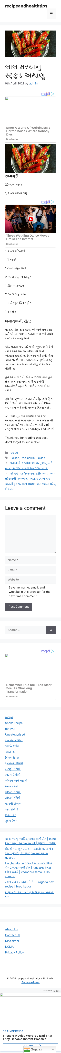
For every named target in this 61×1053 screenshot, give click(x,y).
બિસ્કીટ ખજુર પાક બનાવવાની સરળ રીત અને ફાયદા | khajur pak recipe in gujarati (29, 853)
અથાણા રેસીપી (14, 740)
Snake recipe (14, 723)
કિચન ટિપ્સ (12, 757)
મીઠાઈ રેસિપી (13, 792)
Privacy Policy (14, 952)
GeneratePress (31, 982)
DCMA (9, 946)
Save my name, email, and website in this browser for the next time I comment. (29, 592)
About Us (11, 929)
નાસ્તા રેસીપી (13, 775)
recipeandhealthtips (26, 5)
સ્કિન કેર (10, 815)
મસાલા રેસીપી (13, 786)
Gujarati (36, 1049)
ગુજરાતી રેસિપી (14, 763)
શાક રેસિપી (11, 809)
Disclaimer (12, 941)
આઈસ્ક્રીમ (12, 746)
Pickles (14, 458)
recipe (14, 452)
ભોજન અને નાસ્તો (16, 780)
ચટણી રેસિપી (13, 769)
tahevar (10, 728)
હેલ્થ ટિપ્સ (11, 821)
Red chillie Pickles (33, 458)
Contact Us (12, 935)
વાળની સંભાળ (13, 803)
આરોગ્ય (10, 751)
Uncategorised (15, 734)
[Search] (51, 630)
